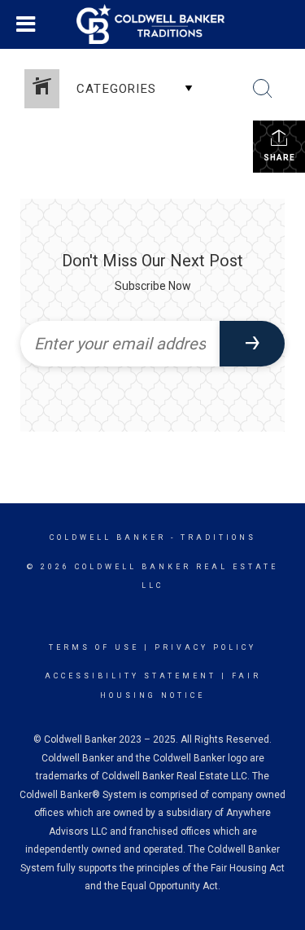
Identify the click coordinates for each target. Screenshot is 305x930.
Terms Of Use (94, 647)
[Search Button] (263, 89)
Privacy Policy (205, 647)
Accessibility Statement (130, 676)
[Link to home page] (153, 24)
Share (279, 157)
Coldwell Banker (108, 537)
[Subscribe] (252, 343)
